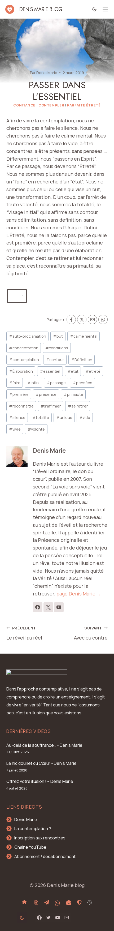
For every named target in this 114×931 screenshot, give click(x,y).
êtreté (92, 371)
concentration (23, 347)
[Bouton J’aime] (14, 296)
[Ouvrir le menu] (105, 9)
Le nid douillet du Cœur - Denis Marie (41, 763)
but (58, 336)
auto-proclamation (27, 336)
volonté (36, 429)
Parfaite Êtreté (83, 105)
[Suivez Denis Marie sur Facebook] (37, 607)
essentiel (50, 371)
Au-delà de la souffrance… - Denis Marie (44, 745)
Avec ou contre (91, 633)
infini (33, 382)
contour (55, 359)
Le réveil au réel (24, 633)
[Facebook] (71, 319)
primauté (73, 394)
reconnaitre (21, 406)
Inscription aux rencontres (39, 838)
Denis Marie (46, 72)
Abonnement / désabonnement (45, 856)
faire (14, 382)
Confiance (24, 105)
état (72, 371)
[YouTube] (57, 917)
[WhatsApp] (103, 319)
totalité (40, 417)
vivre (15, 429)
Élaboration (21, 371)
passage (56, 382)
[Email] (92, 319)
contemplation (24, 359)
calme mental (83, 336)
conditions (56, 347)
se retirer (78, 406)
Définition (81, 359)
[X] (81, 319)
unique (64, 417)
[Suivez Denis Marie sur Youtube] (59, 607)
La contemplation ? (32, 828)
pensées (82, 382)
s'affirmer (51, 406)
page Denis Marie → (78, 593)
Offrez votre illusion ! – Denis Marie (39, 781)
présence (46, 394)
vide (84, 417)
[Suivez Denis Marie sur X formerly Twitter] (48, 607)
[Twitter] (48, 917)
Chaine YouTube (30, 847)
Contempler (51, 105)
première (19, 394)
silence (17, 417)
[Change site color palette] (94, 9)
